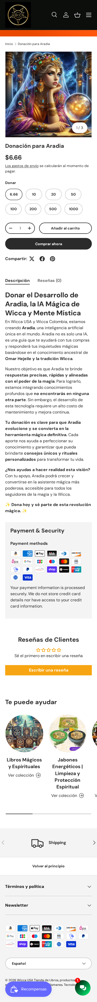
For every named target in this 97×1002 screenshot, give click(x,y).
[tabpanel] (48, 402)
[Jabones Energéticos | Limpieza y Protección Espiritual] (68, 733)
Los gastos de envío (22, 165)
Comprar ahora (48, 244)
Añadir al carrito (65, 228)
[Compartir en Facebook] (42, 259)
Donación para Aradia (34, 44)
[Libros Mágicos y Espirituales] (24, 733)
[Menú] (88, 15)
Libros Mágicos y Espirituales (24, 763)
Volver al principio (48, 866)
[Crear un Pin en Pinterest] (52, 259)
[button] (77, 15)
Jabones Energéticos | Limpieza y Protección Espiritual (67, 773)
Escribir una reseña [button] (48, 670)
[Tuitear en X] (32, 259)
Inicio (9, 44)
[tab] (17, 280)
